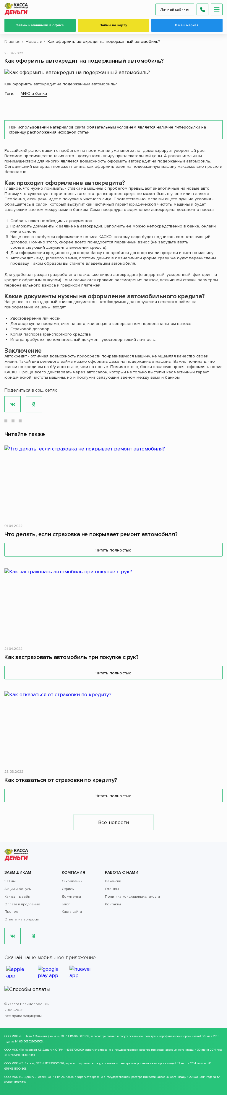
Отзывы (112, 889)
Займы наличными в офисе (40, 25)
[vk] (12, 936)
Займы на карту (113, 25)
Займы (10, 881)
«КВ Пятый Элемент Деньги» (39, 1036)
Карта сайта (72, 911)
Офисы (68, 889)
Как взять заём (17, 896)
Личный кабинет (174, 9)
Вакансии (113, 881)
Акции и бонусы (18, 889)
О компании (72, 881)
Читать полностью (113, 550)
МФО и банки (34, 93)
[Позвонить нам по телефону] (202, 9)
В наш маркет (187, 25)
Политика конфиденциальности (132, 896)
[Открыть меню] (217, 9)
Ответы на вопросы (21, 919)
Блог (66, 904)
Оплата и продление (22, 904)
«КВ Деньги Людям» (32, 1077)
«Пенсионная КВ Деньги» (36, 1050)
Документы (71, 896)
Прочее (11, 911)
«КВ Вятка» (26, 1063)
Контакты (113, 904)
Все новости (113, 822)
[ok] (34, 936)
